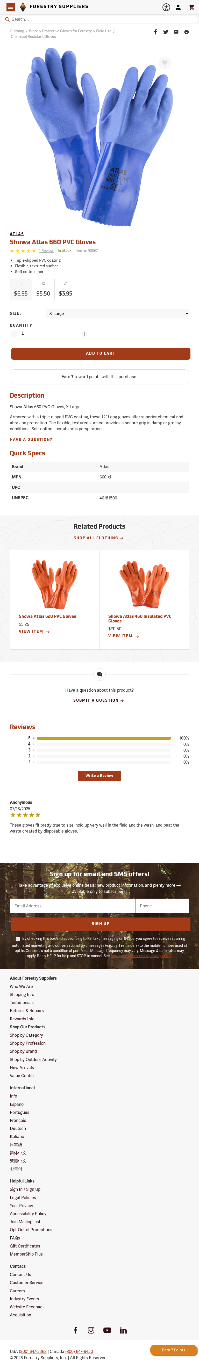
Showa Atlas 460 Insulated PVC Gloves (139, 619)
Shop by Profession (28, 1043)
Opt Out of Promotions (31, 1229)
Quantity (21, 326)
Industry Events (24, 1299)
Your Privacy (21, 1205)
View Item (32, 632)
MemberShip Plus (26, 1254)
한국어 (16, 1169)
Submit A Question (96, 701)
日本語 (16, 1144)
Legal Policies (23, 1197)
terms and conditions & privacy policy (141, 956)
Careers (17, 1291)
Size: (15, 314)
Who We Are (21, 986)
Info (13, 1096)
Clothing (17, 31)
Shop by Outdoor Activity (33, 1059)
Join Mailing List (25, 1221)
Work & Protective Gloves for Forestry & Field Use (70, 31)
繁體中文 (18, 1161)
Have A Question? (31, 440)
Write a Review (99, 776)
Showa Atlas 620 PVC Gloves (47, 617)
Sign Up (101, 924)
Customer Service (27, 1282)
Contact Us (20, 1274)
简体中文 (18, 1153)
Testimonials (22, 1002)
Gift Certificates (25, 1246)
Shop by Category (26, 1035)
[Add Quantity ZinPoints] (84, 334)
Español (17, 1104)
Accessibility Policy (28, 1213)
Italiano (17, 1136)
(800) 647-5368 (33, 1351)
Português (19, 1112)
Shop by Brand (23, 1051)
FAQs (15, 1238)
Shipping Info (22, 994)
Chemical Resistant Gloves (33, 36)
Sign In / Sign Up (25, 1189)
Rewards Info (22, 1019)
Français (18, 1120)
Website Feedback (27, 1307)
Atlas (17, 234)
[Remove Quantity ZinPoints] (14, 334)
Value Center (22, 1075)
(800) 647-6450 (79, 1351)
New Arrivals (22, 1067)
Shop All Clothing (96, 538)
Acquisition (20, 1315)
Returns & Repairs (27, 1010)
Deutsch (18, 1128)
